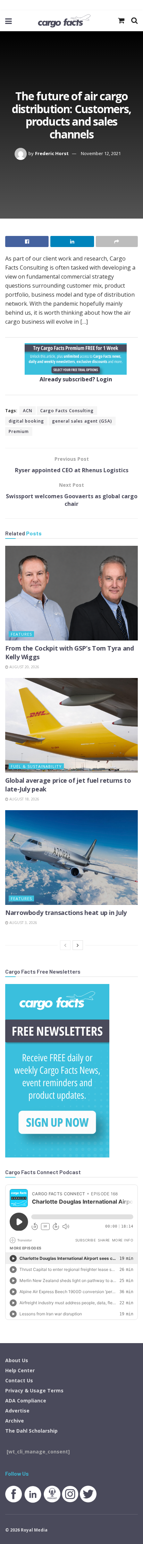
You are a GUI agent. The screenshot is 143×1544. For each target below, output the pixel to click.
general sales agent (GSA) (82, 421)
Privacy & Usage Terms (34, 1390)
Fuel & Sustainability (36, 766)
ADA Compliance (25, 1400)
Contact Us (19, 1380)
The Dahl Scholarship (31, 1430)
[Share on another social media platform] (117, 241)
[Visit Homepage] (64, 21)
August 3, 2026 (22, 922)
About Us (16, 1360)
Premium (19, 431)
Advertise (17, 1410)
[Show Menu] (8, 20)
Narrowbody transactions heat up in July (66, 912)
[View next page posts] (78, 945)
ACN (27, 411)
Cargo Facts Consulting (67, 411)
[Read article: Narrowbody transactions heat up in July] (71, 857)
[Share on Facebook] (27, 241)
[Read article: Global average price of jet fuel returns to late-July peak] (71, 725)
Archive (14, 1420)
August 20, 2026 (23, 666)
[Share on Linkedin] (72, 241)
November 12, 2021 (101, 153)
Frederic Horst (52, 153)
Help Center (20, 1370)
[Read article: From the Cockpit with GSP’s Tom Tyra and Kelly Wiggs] (71, 593)
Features (21, 634)
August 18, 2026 (23, 799)
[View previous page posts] (65, 945)
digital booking (26, 421)
